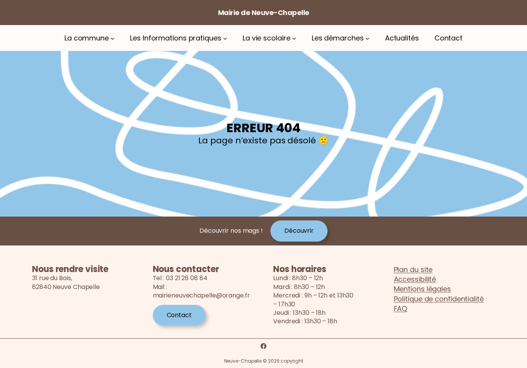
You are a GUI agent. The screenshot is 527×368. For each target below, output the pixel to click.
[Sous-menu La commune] (112, 38)
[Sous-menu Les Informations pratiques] (225, 38)
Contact (179, 315)
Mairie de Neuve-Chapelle (263, 12)
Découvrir (299, 230)
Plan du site (413, 269)
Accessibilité (415, 279)
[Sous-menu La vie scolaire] (294, 38)
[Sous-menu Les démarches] (367, 38)
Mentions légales (422, 289)
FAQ (400, 308)
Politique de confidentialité (439, 299)
